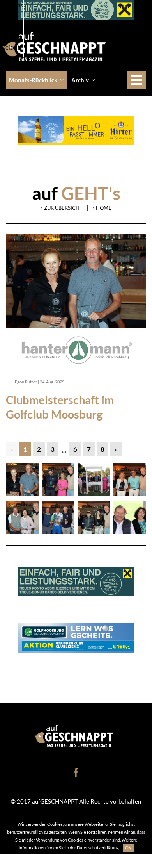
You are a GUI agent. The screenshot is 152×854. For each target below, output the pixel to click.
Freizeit (10, 47)
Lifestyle (11, 36)
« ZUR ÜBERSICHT (62, 208)
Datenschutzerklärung (98, 847)
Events (9, 15)
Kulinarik (11, 26)
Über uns (11, 5)
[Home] (56, 45)
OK (128, 847)
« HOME (101, 208)
